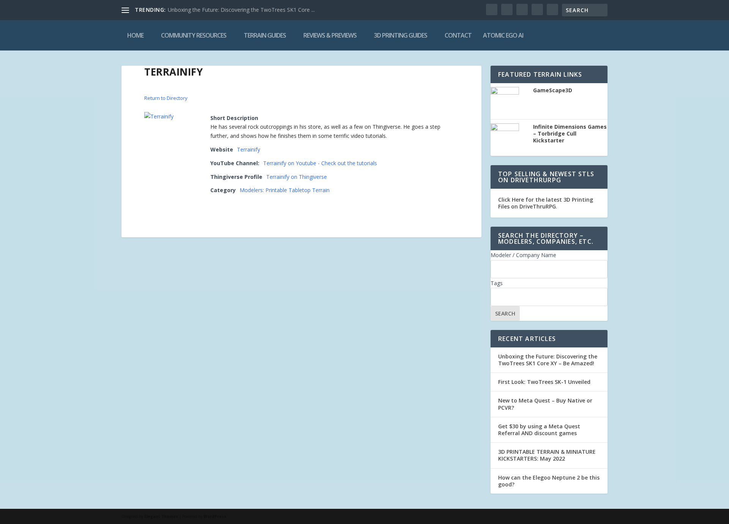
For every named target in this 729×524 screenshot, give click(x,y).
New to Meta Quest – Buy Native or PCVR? (545, 404)
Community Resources (193, 35)
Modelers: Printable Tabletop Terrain (285, 190)
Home (135, 35)
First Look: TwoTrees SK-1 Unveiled (544, 381)
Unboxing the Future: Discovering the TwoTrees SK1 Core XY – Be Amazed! (547, 360)
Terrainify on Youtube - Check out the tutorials (320, 163)
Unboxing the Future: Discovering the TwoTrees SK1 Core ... (241, 9)
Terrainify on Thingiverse (296, 176)
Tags (497, 283)
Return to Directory (166, 98)
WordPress (215, 516)
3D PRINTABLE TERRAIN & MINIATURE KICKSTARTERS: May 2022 (547, 455)
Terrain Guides (265, 35)
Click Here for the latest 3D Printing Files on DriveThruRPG (545, 203)
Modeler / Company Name (523, 255)
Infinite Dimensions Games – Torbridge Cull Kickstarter (570, 133)
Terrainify (248, 149)
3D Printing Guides (400, 35)
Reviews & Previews (330, 35)
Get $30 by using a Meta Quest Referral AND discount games (539, 430)
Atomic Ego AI (503, 35)
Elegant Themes (161, 516)
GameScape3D (552, 90)
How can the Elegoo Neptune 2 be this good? (549, 481)
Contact (458, 35)
